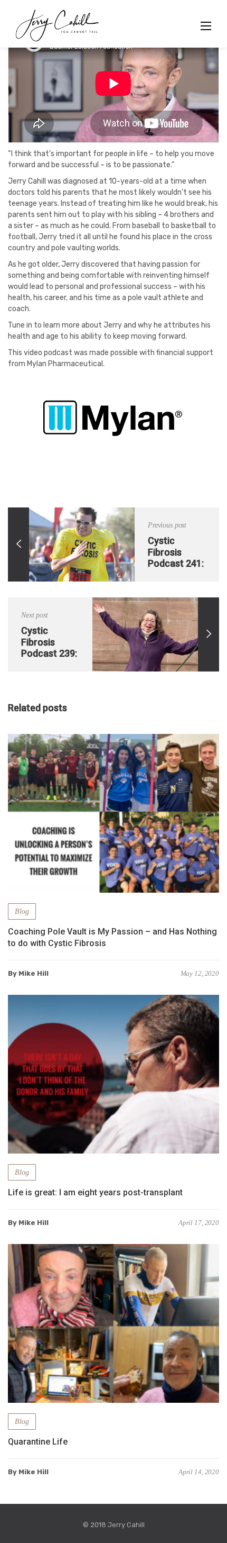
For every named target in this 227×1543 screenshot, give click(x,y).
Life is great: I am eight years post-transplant (95, 1192)
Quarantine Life (38, 1442)
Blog (22, 911)
